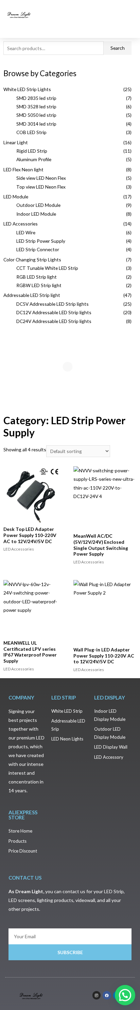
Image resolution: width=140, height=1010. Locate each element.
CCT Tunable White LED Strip (47, 268)
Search (117, 48)
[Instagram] (96, 995)
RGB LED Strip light (36, 277)
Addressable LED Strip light (31, 295)
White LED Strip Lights (27, 89)
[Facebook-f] (107, 995)
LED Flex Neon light (23, 169)
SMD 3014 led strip (36, 124)
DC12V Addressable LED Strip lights (53, 312)
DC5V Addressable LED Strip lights (52, 304)
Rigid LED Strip (31, 151)
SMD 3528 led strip (36, 106)
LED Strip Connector (37, 249)
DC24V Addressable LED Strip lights (53, 321)
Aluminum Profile (33, 159)
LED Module (15, 196)
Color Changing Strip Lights (32, 259)
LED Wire (25, 232)
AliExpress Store (22, 814)
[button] (126, 14)
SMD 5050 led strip (36, 115)
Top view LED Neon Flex (41, 187)
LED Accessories (20, 224)
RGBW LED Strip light (39, 285)
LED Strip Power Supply (40, 241)
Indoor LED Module (36, 214)
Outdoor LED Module (38, 205)
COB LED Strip (31, 132)
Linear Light (15, 142)
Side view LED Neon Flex (41, 178)
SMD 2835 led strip (36, 98)
